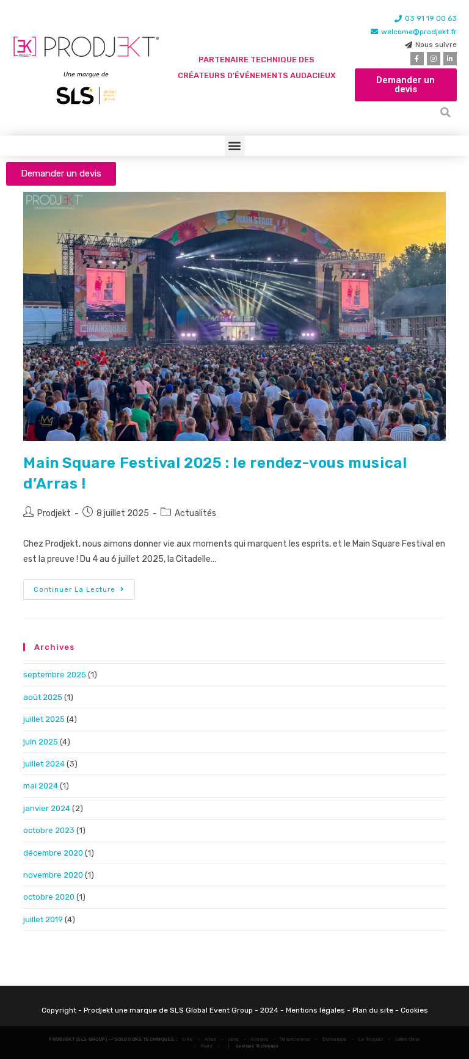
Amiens (259, 1039)
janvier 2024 (46, 808)
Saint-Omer (407, 1039)
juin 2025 (40, 741)
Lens (233, 1039)
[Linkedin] (450, 58)
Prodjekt (54, 513)
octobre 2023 (49, 830)
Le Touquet (370, 1039)
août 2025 (42, 697)
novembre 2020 (53, 874)
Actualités (195, 513)
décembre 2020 (53, 852)
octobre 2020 (49, 896)
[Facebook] (417, 58)
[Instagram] (433, 58)
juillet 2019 (43, 919)
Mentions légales (315, 1010)
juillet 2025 (44, 719)
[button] (446, 112)
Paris (207, 1046)
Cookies (414, 1010)
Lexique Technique (257, 1046)
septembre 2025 (54, 674)
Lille (188, 1039)
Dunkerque (334, 1039)
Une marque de (80, 74)
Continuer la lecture (84, 586)
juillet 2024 (44, 763)
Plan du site (372, 1010)
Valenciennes (295, 1039)
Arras (211, 1039)
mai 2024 (40, 785)
